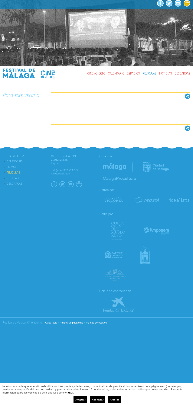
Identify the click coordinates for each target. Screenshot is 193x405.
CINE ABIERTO (96, 73)
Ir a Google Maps (60, 173)
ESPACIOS (133, 73)
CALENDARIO (116, 73)
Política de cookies (96, 322)
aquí (70, 392)
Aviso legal (51, 322)
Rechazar (97, 399)
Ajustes (114, 399)
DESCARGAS (182, 73)
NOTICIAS (165, 73)
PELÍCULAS (149, 73)
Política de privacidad (71, 322)
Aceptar (80, 399)
